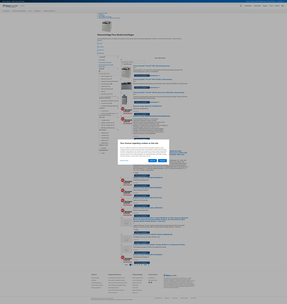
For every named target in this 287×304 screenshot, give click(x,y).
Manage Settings (124, 160)
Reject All (152, 160)
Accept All (162, 160)
